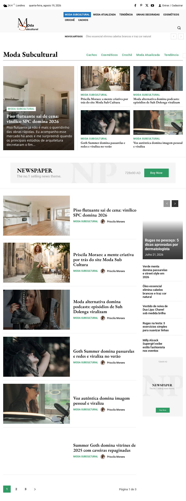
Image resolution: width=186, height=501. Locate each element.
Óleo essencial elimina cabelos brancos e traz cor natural (118, 36)
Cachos (91, 55)
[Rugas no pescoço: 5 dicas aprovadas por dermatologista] (163, 227)
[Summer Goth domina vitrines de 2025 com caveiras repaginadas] (36, 451)
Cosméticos (109, 55)
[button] (179, 27)
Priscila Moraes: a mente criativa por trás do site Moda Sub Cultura (104, 100)
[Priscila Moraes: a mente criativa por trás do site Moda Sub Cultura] (105, 78)
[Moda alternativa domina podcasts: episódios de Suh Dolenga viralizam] (158, 78)
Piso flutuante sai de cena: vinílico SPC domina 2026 (33, 118)
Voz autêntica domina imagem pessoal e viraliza (158, 144)
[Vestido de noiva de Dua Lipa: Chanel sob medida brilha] (177, 310)
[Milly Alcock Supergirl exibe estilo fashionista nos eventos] (177, 345)
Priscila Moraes (116, 221)
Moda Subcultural (21, 108)
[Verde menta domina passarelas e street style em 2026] (177, 271)
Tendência (171, 55)
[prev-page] (167, 203)
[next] (181, 36)
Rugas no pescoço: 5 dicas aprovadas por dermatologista (162, 244)
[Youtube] (152, 5)
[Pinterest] (141, 5)
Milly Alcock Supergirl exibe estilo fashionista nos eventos (154, 346)
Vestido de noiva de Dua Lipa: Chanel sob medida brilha (155, 309)
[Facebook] (135, 5)
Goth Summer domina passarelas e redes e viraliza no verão (103, 144)
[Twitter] (147, 5)
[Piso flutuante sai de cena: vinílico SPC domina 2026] (36, 216)
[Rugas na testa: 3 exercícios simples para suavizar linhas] (177, 327)
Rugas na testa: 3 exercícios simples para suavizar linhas (156, 327)
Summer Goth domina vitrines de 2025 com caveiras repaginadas (104, 447)
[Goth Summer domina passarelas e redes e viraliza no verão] (105, 122)
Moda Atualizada (148, 55)
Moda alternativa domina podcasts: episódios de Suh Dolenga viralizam (156, 100)
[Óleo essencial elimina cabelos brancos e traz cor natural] (177, 290)
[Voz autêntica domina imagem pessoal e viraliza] (158, 122)
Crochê (127, 55)
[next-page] (35, 489)
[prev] (173, 36)
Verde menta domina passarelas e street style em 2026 (155, 272)
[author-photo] (103, 221)
